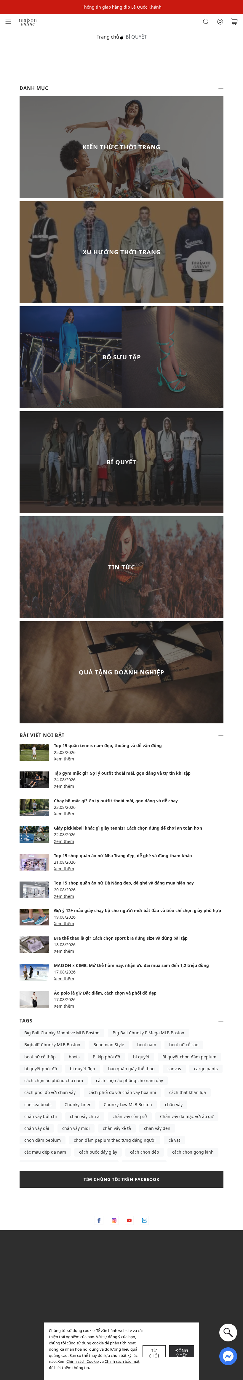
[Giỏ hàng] (234, 21)
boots (74, 1057)
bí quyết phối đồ (40, 1068)
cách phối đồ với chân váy (50, 1092)
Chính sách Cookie (82, 1361)
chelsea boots (38, 1104)
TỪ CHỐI (154, 1352)
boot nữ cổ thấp (40, 1057)
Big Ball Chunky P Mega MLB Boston (148, 1033)
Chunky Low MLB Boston (128, 1104)
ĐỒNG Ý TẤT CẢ (181, 1352)
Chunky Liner (78, 1104)
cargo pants (206, 1068)
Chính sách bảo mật (122, 1361)
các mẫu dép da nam (45, 1152)
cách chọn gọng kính (193, 1152)
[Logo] (28, 21)
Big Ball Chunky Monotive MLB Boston (62, 1033)
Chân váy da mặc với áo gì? (187, 1116)
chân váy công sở (130, 1116)
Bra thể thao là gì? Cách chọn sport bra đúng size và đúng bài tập (121, 938)
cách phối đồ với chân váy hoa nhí (122, 1092)
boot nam (146, 1044)
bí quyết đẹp (82, 1068)
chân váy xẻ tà (117, 1128)
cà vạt (174, 1140)
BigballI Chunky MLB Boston (52, 1044)
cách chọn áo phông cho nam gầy (129, 1080)
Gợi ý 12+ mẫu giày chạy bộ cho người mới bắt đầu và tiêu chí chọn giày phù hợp (137, 910)
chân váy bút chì (40, 1116)
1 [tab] (121, 37)
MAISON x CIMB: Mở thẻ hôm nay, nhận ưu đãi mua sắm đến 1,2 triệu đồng (131, 965)
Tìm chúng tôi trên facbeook (121, 1179)
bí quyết (141, 1057)
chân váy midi (76, 1128)
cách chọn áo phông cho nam (53, 1080)
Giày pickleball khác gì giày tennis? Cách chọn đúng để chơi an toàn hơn (128, 828)
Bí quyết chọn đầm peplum (189, 1057)
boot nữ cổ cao (183, 1044)
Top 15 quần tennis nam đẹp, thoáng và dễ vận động (108, 745)
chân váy (174, 1104)
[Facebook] (99, 1220)
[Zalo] (144, 1220)
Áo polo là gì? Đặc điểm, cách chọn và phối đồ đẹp (105, 993)
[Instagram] (114, 1220)
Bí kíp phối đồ (106, 1057)
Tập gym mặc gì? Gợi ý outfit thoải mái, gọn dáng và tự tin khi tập (122, 773)
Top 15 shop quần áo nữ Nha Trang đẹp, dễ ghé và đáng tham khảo (123, 855)
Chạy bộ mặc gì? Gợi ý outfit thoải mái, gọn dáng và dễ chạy (116, 800)
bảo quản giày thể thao (131, 1068)
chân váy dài (36, 1128)
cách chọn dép (144, 1152)
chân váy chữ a (85, 1116)
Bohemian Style (108, 1044)
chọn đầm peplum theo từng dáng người (115, 1140)
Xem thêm (64, 759)
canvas (174, 1068)
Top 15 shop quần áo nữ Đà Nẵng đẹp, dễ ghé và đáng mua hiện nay (124, 883)
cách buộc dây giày (98, 1152)
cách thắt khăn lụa (187, 1092)
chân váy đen (157, 1128)
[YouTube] (129, 1220)
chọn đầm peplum (42, 1140)
